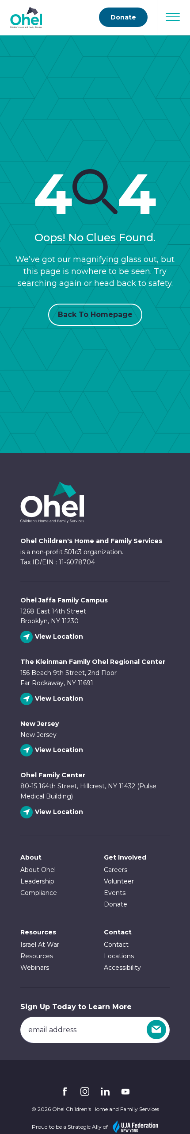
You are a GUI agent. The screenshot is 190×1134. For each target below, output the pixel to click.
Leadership (37, 881)
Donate (123, 17)
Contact (116, 945)
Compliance (38, 893)
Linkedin (105, 1091)
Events (114, 893)
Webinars (34, 968)
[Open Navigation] (172, 16)
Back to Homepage (95, 314)
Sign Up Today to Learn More (76, 1007)
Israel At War (39, 945)
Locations (119, 956)
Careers (115, 870)
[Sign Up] (156, 1029)
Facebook (64, 1091)
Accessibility (122, 968)
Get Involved (125, 857)
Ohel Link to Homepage (95, 502)
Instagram (84, 1091)
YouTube (125, 1091)
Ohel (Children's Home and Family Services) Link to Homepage (26, 17)
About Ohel (38, 870)
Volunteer (119, 881)
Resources (38, 932)
